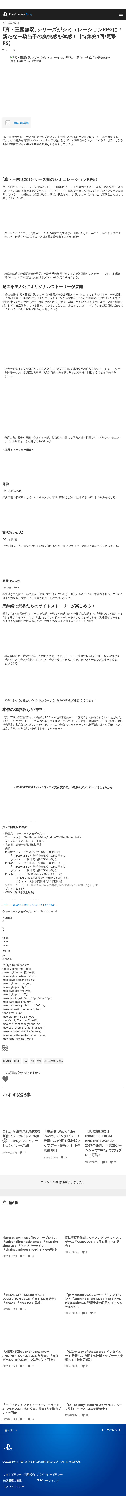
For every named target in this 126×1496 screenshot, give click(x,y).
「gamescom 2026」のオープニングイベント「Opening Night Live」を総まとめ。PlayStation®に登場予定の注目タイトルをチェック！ (94, 1301)
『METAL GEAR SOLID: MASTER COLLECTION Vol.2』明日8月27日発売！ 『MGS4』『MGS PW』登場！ (29, 1299)
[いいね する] (21, 1152)
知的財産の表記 (12, 1480)
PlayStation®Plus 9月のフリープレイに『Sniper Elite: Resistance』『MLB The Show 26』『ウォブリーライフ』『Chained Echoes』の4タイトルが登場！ (31, 1243)
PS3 (25, 1060)
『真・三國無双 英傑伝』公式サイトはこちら (29, 905)
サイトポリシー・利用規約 (19, 1474)
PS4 (32, 1060)
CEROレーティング (47, 1480)
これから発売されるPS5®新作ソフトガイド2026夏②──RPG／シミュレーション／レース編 (21, 1138)
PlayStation (20, 14)
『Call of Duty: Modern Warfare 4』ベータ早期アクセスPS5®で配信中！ (93, 1407)
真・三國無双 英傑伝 (53, 1060)
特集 (39, 1060)
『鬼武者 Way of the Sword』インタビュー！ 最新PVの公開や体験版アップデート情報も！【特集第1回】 (62, 1140)
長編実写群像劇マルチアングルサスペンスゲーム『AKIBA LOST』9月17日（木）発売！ (93, 1242)
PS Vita (17, 1060)
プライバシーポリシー (49, 1474)
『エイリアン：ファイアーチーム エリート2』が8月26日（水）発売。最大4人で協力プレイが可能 (31, 1409)
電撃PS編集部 (21, 122)
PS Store (7, 1060)
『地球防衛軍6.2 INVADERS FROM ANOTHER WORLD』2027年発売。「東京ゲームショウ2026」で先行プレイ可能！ (103, 1143)
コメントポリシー (13, 1486)
